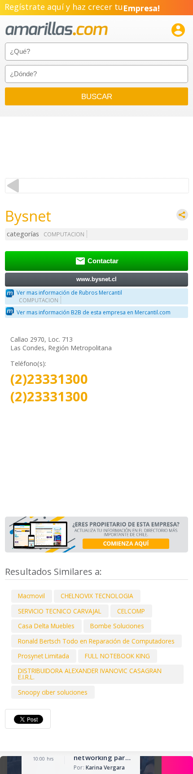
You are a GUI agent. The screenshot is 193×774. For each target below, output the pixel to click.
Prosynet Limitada (43, 656)
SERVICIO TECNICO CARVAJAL (59, 611)
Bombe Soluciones (117, 626)
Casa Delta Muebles (46, 626)
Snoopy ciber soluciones (53, 692)
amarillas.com (56, 29)
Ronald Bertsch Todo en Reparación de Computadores (96, 641)
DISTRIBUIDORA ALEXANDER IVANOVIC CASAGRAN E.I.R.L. (90, 673)
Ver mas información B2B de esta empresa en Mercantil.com (94, 312)
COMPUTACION (64, 234)
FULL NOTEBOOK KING (117, 656)
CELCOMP (131, 611)
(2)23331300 (49, 379)
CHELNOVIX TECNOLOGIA (97, 595)
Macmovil (31, 595)
